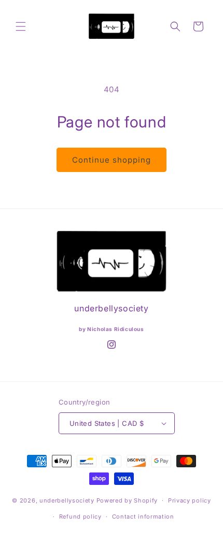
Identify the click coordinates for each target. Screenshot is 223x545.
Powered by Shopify (127, 500)
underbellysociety (66, 500)
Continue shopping (111, 160)
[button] (20, 26)
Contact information (143, 516)
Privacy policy (189, 500)
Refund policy (80, 516)
